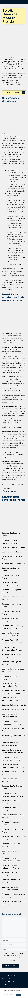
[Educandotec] (4, 2)
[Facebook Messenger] (14, 491)
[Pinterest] (12, 491)
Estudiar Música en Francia (13, 547)
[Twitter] (6, 491)
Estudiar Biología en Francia (14, 705)
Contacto (5, 984)
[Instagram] (17, 491)
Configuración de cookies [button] (8, 994)
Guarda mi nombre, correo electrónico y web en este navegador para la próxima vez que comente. (13, 956)
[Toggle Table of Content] (22, 92)
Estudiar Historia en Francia (13, 563)
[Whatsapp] (20, 491)
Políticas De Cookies (9, 981)
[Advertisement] (14, 39)
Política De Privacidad (9, 975)
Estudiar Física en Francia (13, 709)
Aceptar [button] (18, 994)
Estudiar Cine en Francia (12, 552)
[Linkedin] (9, 491)
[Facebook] (3, 491)
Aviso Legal (6, 978)
